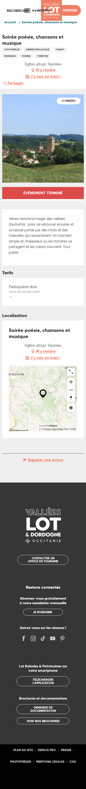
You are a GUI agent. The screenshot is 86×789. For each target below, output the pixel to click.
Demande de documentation (43, 708)
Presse (66, 750)
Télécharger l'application (43, 681)
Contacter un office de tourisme (43, 559)
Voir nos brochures (43, 721)
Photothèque (20, 762)
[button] (18, 10)
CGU (72, 762)
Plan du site (23, 750)
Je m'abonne (42, 612)
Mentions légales (50, 762)
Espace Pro (47, 750)
